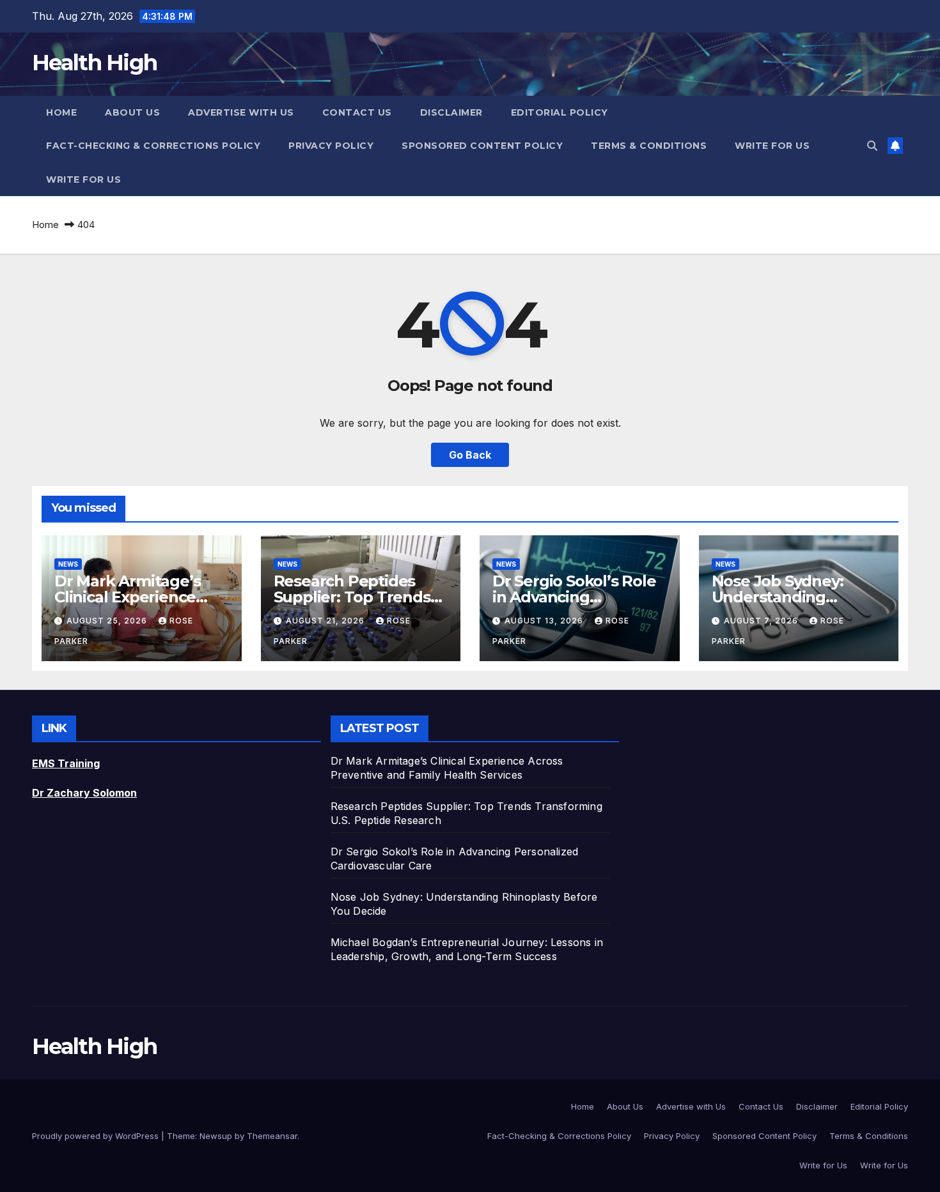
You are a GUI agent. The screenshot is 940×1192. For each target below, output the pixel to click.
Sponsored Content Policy (482, 145)
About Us (132, 112)
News (68, 564)
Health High (94, 62)
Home (61, 112)
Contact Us (357, 112)
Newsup (216, 1136)
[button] (872, 145)
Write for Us (772, 145)
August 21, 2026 (326, 620)
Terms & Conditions (649, 145)
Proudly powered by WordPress (96, 1136)
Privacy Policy (330, 145)
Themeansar (272, 1136)
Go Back (470, 454)
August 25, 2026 (108, 620)
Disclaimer (451, 112)
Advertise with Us (241, 112)
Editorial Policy (559, 112)
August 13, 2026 (545, 620)
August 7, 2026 (762, 620)
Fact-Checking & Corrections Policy (153, 145)
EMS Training (66, 763)
